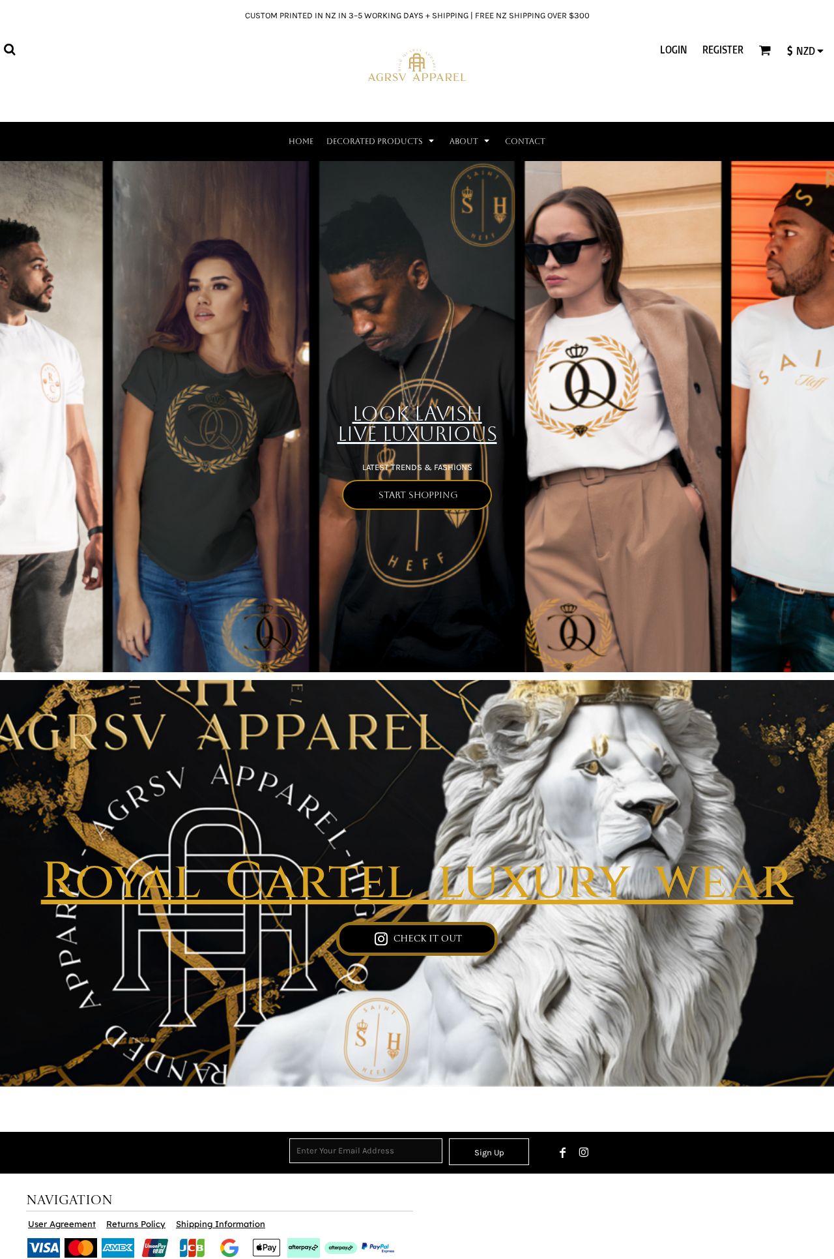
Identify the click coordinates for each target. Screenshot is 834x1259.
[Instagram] (584, 1153)
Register (722, 49)
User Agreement (62, 1224)
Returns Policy (135, 1224)
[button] (9, 49)
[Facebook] (563, 1153)
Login (673, 49)
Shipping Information (220, 1224)
